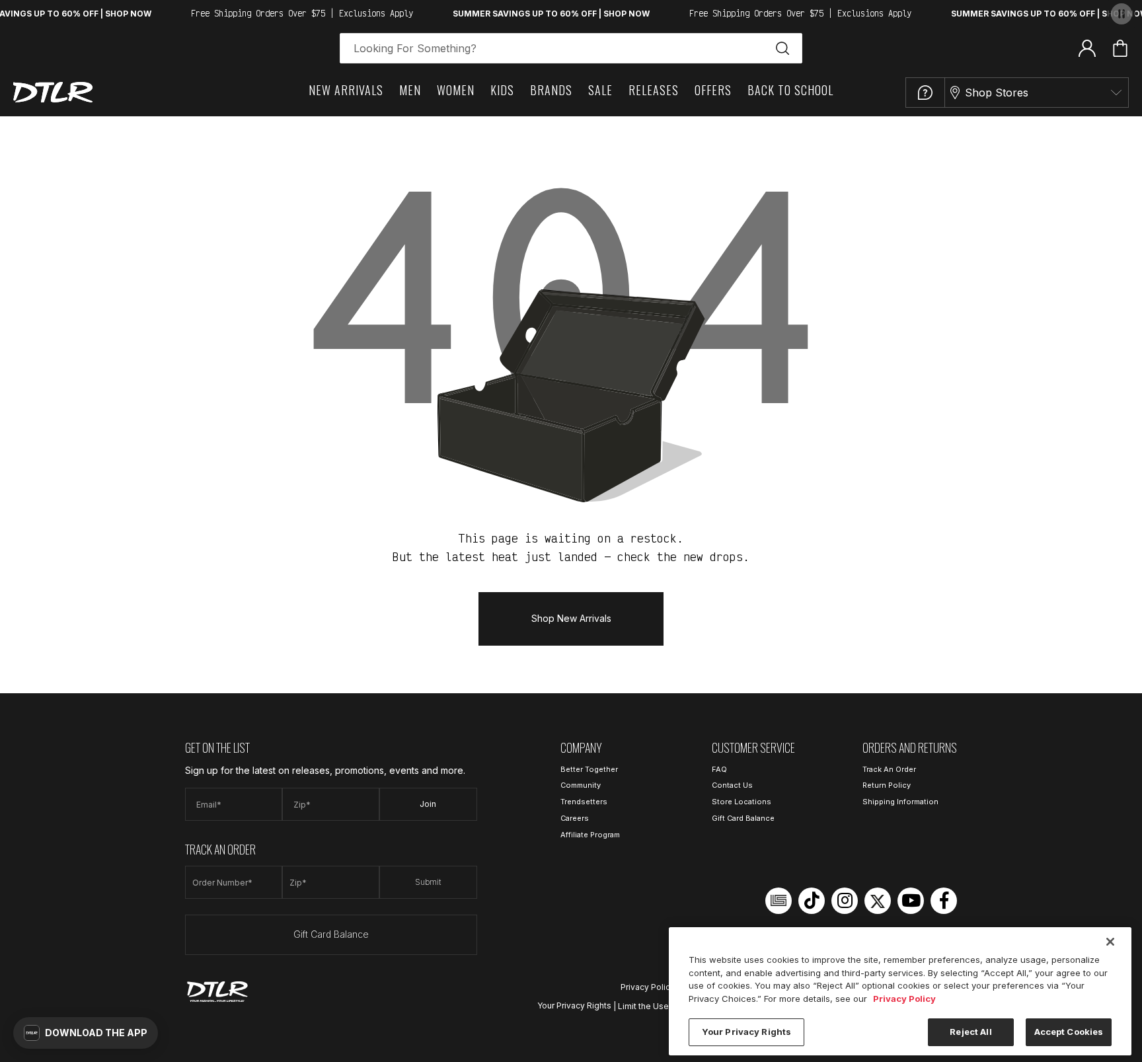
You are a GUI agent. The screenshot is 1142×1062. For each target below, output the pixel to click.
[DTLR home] (53, 92)
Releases (653, 89)
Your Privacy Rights (574, 1005)
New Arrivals (346, 89)
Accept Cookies (1069, 1031)
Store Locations (741, 801)
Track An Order (889, 769)
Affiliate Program (590, 834)
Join (428, 804)
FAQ (719, 769)
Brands (551, 89)
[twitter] (877, 901)
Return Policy (886, 785)
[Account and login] (1087, 48)
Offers (713, 89)
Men (410, 89)
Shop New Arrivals (571, 618)
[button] (85, 1033)
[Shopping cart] (1120, 48)
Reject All (970, 1031)
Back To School (790, 89)
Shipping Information (900, 801)
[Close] (1110, 941)
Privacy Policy (648, 987)
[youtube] (910, 901)
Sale (600, 89)
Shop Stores (996, 92)
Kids (502, 89)
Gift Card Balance (331, 934)
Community (580, 785)
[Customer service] (925, 92)
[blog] (778, 901)
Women (456, 89)
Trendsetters (583, 801)
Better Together (589, 769)
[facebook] (944, 901)
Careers (574, 818)
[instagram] (844, 901)
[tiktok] (811, 901)
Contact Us (732, 785)
